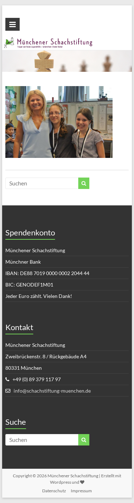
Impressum (81, 490)
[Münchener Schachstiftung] (67, 41)
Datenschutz (54, 490)
